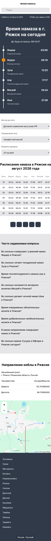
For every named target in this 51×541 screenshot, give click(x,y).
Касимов (7, 503)
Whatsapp (38, 224)
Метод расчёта (8, 120)
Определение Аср (9, 133)
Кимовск (7, 527)
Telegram (31, 224)
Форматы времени (9, 146)
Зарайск (7, 522)
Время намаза (27, 4)
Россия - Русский (25, 537)
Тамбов (6, 512)
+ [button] (4, 404)
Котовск (6, 473)
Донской (7, 493)
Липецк (6, 517)
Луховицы (8, 459)
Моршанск (8, 507)
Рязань (6, 483)
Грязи (5, 464)
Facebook (19, 224)
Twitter (25, 224)
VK (13, 224)
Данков (6, 498)
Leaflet (36, 452)
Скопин (6, 488)
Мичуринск (8, 469)
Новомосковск (10, 478)
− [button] (4, 410)
